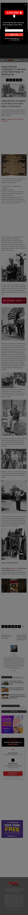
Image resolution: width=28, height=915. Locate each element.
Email (6, 28)
